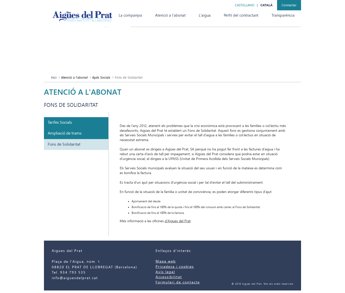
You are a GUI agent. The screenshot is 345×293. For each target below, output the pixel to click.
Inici (54, 77)
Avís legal (165, 272)
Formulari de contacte (178, 282)
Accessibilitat (169, 277)
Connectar (289, 5)
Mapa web (166, 261)
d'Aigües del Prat (178, 221)
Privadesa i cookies (175, 267)
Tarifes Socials (60, 122)
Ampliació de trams (65, 133)
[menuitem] (130, 15)
